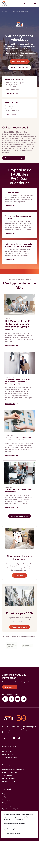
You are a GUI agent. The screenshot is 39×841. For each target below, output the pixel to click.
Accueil (4, 11)
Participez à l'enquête (19, 627)
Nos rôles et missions (12, 158)
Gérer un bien (7, 806)
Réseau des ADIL (8, 755)
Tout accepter (11, 829)
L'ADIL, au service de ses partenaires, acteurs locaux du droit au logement (19, 245)
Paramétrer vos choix (14, 833)
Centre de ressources (10, 773)
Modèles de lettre (8, 779)
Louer (4, 794)
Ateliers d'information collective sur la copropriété (19, 490)
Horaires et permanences (19, 68)
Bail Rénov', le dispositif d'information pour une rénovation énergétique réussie (17, 325)
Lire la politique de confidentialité (14, 823)
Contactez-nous (21, 61)
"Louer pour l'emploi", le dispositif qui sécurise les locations (18, 438)
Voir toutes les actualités (19, 516)
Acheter (5, 797)
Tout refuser (26, 829)
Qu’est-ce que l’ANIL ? (10, 752)
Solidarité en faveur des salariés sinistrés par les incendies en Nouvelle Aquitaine (17, 381)
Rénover (5, 803)
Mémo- (9, 782)
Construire (6, 800)
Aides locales (7, 776)
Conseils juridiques (12, 192)
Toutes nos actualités (9, 758)
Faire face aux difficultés (10, 809)
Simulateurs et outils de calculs (13, 770)
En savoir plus (19, 575)
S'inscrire (8, 687)
